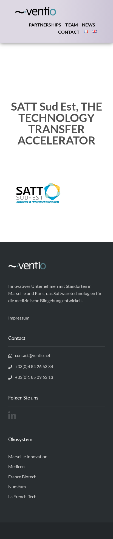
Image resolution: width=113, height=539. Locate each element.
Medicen (16, 466)
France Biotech (22, 476)
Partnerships (45, 24)
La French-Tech (22, 496)
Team (71, 24)
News (88, 24)
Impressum (18, 317)
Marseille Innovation (27, 456)
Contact (69, 31)
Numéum (17, 486)
